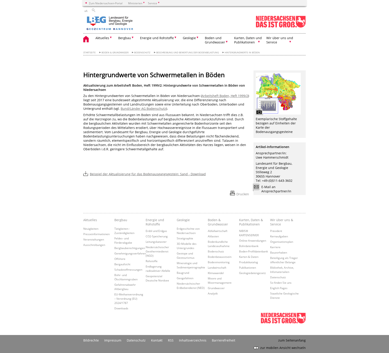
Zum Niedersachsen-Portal (105, 3)
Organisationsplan (281, 241)
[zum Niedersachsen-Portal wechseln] (281, 27)
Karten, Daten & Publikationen (251, 222)
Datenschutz (278, 277)
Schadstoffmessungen (128, 269)
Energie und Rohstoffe (155, 222)
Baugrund (183, 272)
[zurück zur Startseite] (122, 24)
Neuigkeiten (90, 228)
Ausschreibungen (94, 245)
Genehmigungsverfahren (130, 253)
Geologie (183, 220)
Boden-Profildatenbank (253, 251)
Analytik (213, 293)
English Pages (278, 288)
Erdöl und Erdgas (156, 231)
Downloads (121, 308)
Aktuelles (90, 220)
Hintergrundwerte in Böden (242, 52)
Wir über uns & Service (281, 222)
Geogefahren (185, 278)
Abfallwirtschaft (217, 231)
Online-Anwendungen (252, 240)
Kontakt (157, 340)
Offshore (119, 259)
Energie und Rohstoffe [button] (157, 38)
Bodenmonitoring (219, 262)
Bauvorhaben (278, 252)
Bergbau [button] (124, 38)
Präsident (276, 231)
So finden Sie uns (281, 282)
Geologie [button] (189, 38)
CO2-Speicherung (157, 236)
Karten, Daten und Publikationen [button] (248, 40)
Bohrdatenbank (248, 246)
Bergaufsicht (122, 264)
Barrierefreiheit (223, 340)
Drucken (242, 194)
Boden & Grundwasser (115, 52)
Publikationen (247, 267)
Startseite (89, 52)
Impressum (112, 340)
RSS (171, 340)
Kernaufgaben (279, 236)
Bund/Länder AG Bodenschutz (143, 108)
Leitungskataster (156, 241)
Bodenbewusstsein (219, 257)
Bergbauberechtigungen (129, 248)
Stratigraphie (185, 238)
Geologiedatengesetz (252, 273)
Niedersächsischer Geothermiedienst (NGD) (157, 251)
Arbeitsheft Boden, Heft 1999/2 (225, 96)
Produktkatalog (248, 262)
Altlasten (213, 236)
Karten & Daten (248, 257)
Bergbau (120, 220)
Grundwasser (216, 288)
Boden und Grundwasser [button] (215, 40)
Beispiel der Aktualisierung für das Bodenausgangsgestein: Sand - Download (148, 174)
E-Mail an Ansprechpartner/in (276, 189)
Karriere (275, 247)
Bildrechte (91, 340)
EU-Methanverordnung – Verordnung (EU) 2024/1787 (128, 298)
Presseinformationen (96, 234)
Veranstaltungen (93, 239)
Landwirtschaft (217, 267)
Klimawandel (216, 273)
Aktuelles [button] (102, 38)
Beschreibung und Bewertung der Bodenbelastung (187, 52)
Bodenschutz (142, 52)
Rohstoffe (152, 261)
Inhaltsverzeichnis (192, 340)
